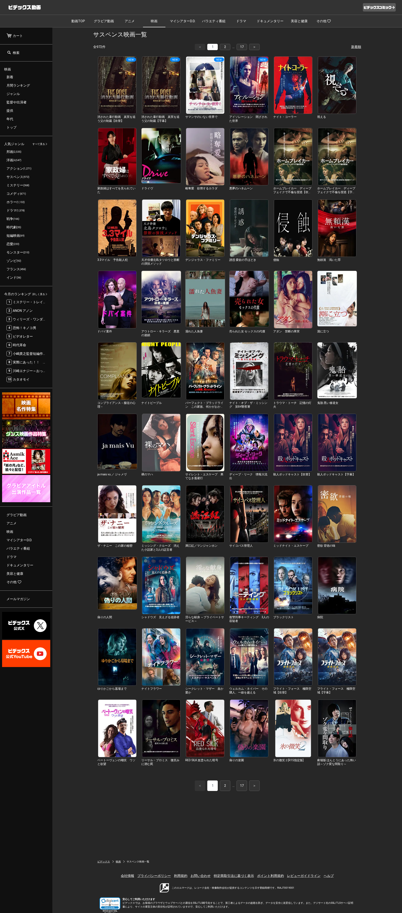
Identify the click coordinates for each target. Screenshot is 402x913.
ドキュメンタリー (270, 21)
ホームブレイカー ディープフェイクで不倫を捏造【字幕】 (336, 192)
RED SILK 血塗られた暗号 (201, 760)
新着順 (356, 47)
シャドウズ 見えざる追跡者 (160, 617)
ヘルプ (329, 876)
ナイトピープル (151, 402)
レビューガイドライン (304, 876)
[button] (109, 903)
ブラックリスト (283, 617)
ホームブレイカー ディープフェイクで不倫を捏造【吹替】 (292, 192)
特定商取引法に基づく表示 (234, 876)
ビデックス (103, 861)
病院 (320, 617)
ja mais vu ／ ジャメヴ (112, 474)
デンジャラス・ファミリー (202, 259)
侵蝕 (276, 259)
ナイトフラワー (151, 688)
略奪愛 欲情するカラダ (201, 188)
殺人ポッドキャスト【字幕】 (336, 474)
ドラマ (241, 21)
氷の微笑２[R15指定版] (288, 760)
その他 (321, 21)
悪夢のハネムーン (241, 188)
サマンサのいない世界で (201, 116)
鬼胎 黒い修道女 (327, 402)
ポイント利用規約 (270, 876)
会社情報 (127, 876)
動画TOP (78, 21)
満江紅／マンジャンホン (201, 545)
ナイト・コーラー (285, 116)
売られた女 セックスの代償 (247, 331)
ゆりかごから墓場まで (112, 688)
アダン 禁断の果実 (286, 331)
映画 (154, 21)
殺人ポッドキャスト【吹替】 (292, 474)
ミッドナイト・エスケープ (290, 545)
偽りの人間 (104, 617)
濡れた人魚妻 (194, 331)
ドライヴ (147, 188)
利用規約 (180, 876)
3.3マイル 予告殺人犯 (112, 259)
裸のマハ (147, 474)
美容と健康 (299, 21)
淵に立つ (323, 331)
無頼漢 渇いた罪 (329, 259)
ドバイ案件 (104, 331)
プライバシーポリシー (154, 876)
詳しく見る (38, 294)
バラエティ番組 (213, 21)
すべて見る (38, 144)
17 (242, 47)
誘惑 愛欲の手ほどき (242, 259)
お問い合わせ (201, 876)
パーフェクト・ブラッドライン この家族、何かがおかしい (204, 406)
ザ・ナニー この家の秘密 (115, 545)
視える (321, 116)
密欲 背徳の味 (326, 545)
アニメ (130, 21)
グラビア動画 (104, 21)
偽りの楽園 (236, 760)
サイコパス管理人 (241, 545)
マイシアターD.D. (182, 21)
